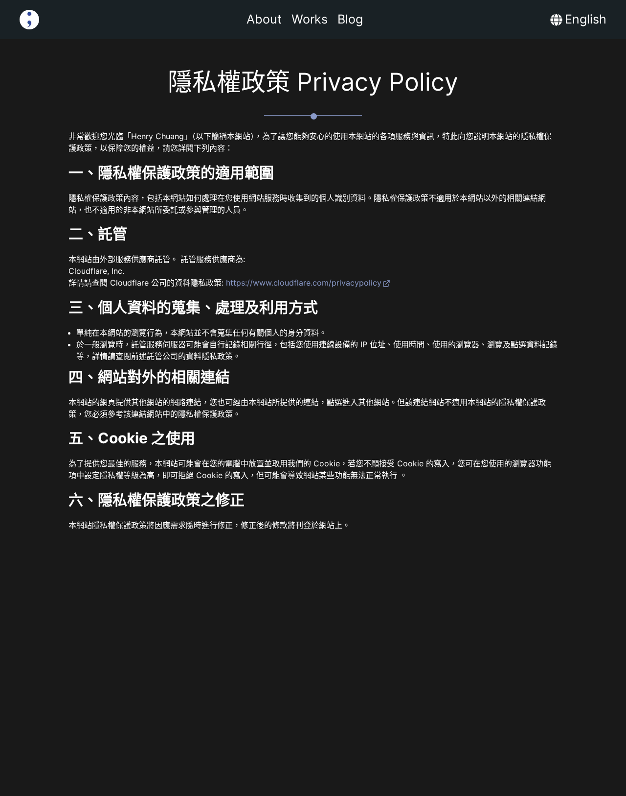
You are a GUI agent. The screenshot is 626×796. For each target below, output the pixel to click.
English (585, 19)
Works (309, 19)
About (264, 19)
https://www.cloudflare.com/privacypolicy (303, 283)
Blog (350, 19)
